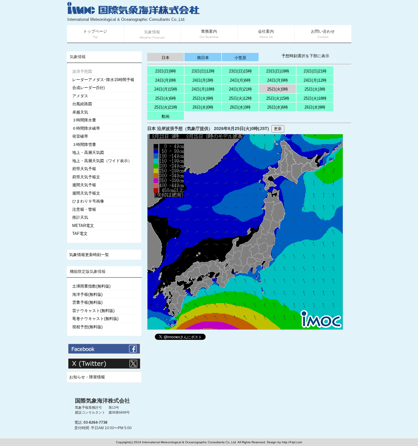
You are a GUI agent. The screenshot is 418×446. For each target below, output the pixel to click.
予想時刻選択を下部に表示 (305, 56)
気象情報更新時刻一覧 (89, 254)
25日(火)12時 (240, 98)
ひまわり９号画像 (88, 201)
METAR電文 (83, 225)
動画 (166, 116)
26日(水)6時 (277, 107)
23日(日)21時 (315, 71)
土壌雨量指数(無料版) (91, 286)
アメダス (80, 96)
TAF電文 (80, 233)
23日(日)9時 (165, 71)
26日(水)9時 (314, 107)
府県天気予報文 (86, 177)
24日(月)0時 (165, 80)
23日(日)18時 (277, 71)
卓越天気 (80, 112)
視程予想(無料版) (87, 327)
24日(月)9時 (277, 80)
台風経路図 (82, 104)
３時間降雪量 (84, 144)
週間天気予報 (84, 185)
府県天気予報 (84, 168)
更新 (278, 128)
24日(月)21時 (240, 89)
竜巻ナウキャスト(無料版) (95, 318)
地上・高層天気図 (88, 152)
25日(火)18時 (315, 98)
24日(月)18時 (203, 89)
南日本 (203, 57)
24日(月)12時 (315, 80)
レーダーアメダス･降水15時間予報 (103, 79)
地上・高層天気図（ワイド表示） (102, 160)
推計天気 (80, 217)
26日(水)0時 (202, 107)
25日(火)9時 (202, 98)
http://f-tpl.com (292, 442)
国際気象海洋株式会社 (102, 401)
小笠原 (240, 57)
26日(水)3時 (240, 107)
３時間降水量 (84, 120)
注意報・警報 (84, 209)
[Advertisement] (278, 12)
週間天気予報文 (86, 193)
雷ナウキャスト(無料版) (93, 310)
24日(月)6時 (240, 80)
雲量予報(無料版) (87, 302)
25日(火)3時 (314, 89)
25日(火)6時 (165, 98)
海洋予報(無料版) (87, 294)
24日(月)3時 (202, 80)
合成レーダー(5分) (88, 87)
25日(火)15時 (277, 98)
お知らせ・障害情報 (87, 377)
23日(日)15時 (240, 71)
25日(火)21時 (165, 107)
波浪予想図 (82, 71)
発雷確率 (80, 136)
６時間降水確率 (86, 128)
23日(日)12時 (203, 71)
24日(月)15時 (165, 89)
